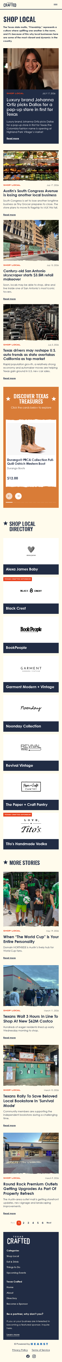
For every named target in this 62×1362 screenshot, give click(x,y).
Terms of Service (41, 1350)
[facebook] (28, 1356)
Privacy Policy (20, 1350)
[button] (55, 5)
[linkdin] (34, 1356)
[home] (10, 4)
